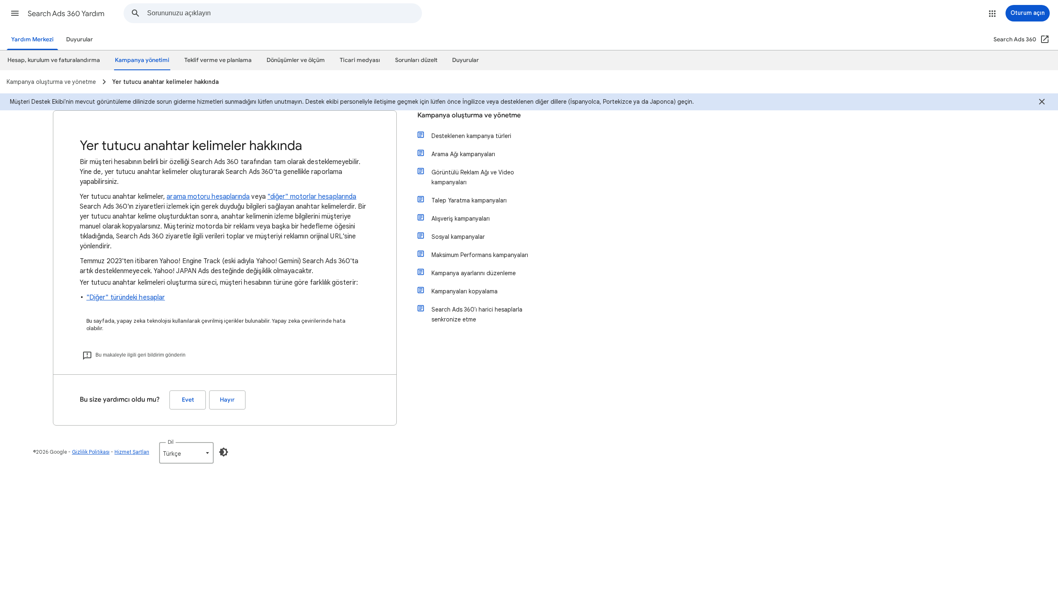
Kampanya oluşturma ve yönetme (469, 115)
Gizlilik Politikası (91, 452)
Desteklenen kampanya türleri (471, 136)
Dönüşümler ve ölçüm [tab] (296, 60)
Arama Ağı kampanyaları (463, 154)
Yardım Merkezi (32, 39)
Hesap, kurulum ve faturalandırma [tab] (53, 60)
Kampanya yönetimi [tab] (142, 60)
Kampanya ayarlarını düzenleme (473, 273)
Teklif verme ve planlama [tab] (218, 60)
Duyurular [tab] (465, 60)
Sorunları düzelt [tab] (416, 60)
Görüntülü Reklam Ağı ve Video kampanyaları (472, 177)
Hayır (227, 399)
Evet (188, 399)
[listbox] (186, 453)
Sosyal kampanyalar (458, 236)
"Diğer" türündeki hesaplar (125, 297)
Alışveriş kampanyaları (460, 218)
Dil (171, 442)
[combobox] (284, 13)
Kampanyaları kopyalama (464, 291)
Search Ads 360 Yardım (66, 13)
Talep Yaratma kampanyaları (469, 200)
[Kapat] (1042, 103)
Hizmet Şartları (131, 452)
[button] (15, 13)
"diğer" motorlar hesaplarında (311, 197)
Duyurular (79, 39)
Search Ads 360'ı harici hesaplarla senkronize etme (476, 314)
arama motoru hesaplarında (208, 197)
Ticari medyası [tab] (360, 60)
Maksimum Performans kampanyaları (479, 255)
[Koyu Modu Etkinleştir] (224, 452)
